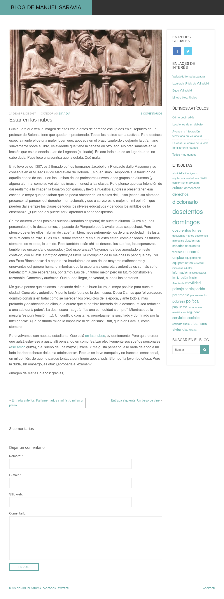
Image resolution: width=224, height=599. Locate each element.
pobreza (178, 301)
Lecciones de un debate (187, 124)
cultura (177, 187)
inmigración (180, 277)
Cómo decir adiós (183, 117)
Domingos (103, 23)
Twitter (63, 588)
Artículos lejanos (138, 23)
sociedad (177, 324)
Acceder (209, 588)
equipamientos (182, 263)
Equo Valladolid (182, 90)
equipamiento (193, 258)
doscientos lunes (187, 230)
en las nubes (95, 335)
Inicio (12, 23)
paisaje (178, 288)
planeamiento (198, 295)
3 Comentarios (151, 113)
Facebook (49, 588)
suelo (186, 324)
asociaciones (192, 178)
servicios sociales (186, 317)
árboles (192, 329)
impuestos (177, 268)
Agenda (193, 173)
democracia (192, 187)
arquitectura (178, 178)
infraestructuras (197, 272)
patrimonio (180, 294)
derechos (180, 194)
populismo (179, 306)
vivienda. (180, 329)
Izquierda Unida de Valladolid (190, 83)
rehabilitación (179, 312)
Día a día (64, 113)
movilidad (193, 282)
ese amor (17, 346)
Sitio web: (16, 494)
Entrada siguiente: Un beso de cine (135, 400)
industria (188, 268)
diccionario (185, 201)
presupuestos (195, 307)
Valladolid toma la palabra (188, 76)
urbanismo (199, 323)
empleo (178, 257)
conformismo (180, 183)
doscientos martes (183, 236)
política (192, 301)
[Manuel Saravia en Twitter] (188, 51)
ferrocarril (199, 263)
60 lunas (34, 23)
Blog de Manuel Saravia (46, 7)
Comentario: (17, 513)
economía (192, 251)
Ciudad (203, 178)
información (180, 272)
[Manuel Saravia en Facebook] (177, 51)
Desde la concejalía (68, 23)
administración (180, 173)
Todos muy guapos (184, 154)
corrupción (194, 182)
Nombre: (16, 455)
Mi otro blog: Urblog (184, 97)
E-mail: (15, 474)
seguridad (194, 312)
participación (195, 288)
